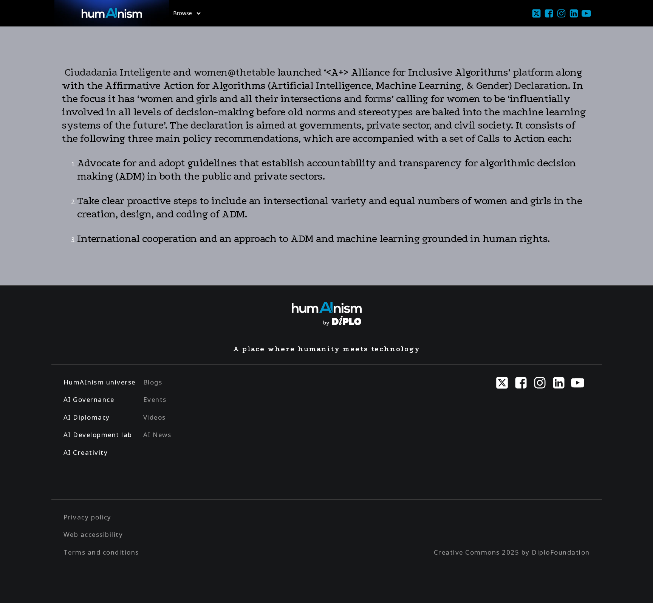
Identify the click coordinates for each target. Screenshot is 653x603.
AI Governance (89, 399)
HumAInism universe (99, 382)
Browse (182, 13)
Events (155, 399)
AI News (157, 434)
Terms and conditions (101, 552)
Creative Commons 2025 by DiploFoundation (512, 552)
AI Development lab (97, 434)
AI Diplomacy (86, 417)
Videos (154, 417)
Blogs (152, 382)
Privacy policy (87, 517)
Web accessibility (93, 534)
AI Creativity (85, 452)
